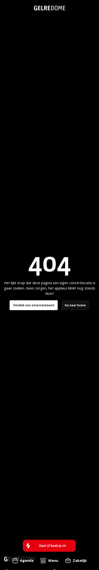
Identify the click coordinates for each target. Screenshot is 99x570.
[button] (49, 560)
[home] (49, 8)
